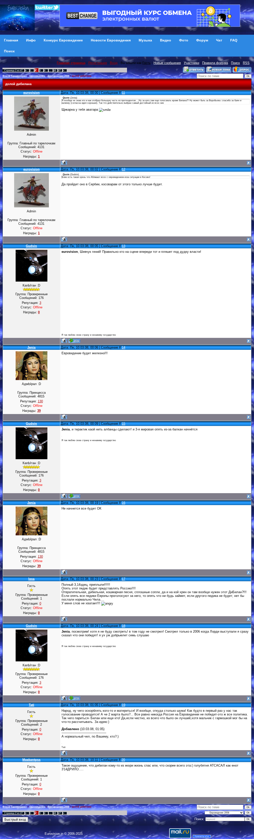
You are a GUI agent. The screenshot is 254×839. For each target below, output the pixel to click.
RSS (246, 63)
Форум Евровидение (14, 76)
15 (123, 423)
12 (123, 169)
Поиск (235, 63)
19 (123, 705)
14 (123, 347)
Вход (114, 63)
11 (123, 93)
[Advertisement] (156, 296)
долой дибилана (81, 76)
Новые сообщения (167, 63)
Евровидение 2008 (58, 76)
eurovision (31, 93)
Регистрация (97, 63)
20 (123, 760)
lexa (31, 579)
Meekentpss (31, 760)
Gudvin (31, 246)
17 (123, 579)
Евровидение (37, 76)
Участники (191, 63)
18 (123, 626)
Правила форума (215, 63)
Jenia (31, 347)
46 (55, 70)
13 (123, 246)
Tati (31, 705)
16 (123, 503)
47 (59, 70)
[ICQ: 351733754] (74, 340)
